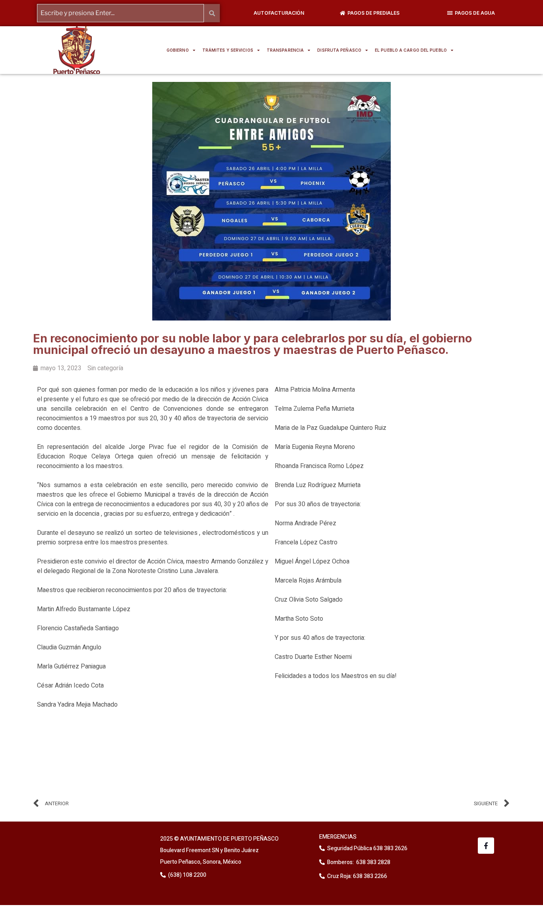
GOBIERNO (178, 50)
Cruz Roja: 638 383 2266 (357, 876)
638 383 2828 (372, 862)
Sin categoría (105, 368)
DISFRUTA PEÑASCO (339, 50)
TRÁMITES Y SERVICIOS (227, 50)
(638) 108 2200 (186, 875)
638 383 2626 (389, 848)
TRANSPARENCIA (285, 50)
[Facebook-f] (486, 845)
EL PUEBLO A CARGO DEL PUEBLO (411, 50)
